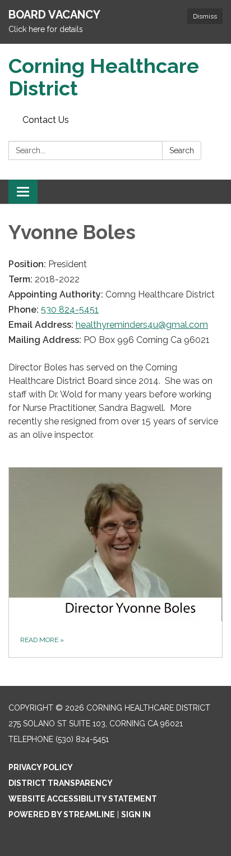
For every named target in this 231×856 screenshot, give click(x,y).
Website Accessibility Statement (82, 798)
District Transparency (60, 783)
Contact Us (45, 120)
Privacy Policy (40, 767)
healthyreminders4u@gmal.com (142, 324)
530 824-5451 (70, 309)
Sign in (136, 814)
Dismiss (205, 16)
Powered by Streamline (61, 814)
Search (181, 150)
